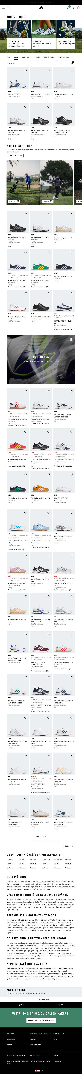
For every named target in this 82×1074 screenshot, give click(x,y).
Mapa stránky (11, 1039)
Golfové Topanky (56, 868)
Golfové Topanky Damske (68, 860)
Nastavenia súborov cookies (16, 1055)
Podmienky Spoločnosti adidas (40, 1061)
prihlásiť (22, 1005)
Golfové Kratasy (21, 860)
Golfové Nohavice (21, 864)
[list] (41, 57)
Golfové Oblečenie (34, 860)
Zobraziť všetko (13, 155)
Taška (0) (60, 1005)
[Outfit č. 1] (23, 182)
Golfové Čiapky (9, 868)
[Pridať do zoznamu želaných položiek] (25, 71)
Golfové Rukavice (45, 868)
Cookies (55, 1055)
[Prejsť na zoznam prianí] (8, 7)
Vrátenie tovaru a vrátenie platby (40, 1033)
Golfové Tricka (68, 868)
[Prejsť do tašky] (78, 7)
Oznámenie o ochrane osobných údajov (17, 1062)
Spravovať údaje (35, 1055)
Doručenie (10, 1033)
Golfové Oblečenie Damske (34, 864)
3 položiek (12, 201)
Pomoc (9, 1045)
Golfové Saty (57, 859)
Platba (55, 1039)
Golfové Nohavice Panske (21, 868)
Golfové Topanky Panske (68, 864)
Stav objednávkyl (58, 1033)
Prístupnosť (57, 1061)
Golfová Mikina (9, 860)
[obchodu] (41, 8)
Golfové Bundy (9, 864)
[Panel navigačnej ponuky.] (3, 7)
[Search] (73, 7)
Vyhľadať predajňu (36, 1045)
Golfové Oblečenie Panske (34, 868)
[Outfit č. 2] (56, 182)
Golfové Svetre (56, 864)
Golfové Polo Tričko (46, 860)
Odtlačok (33, 1039)
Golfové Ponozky (45, 864)
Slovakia (44, 1071)
